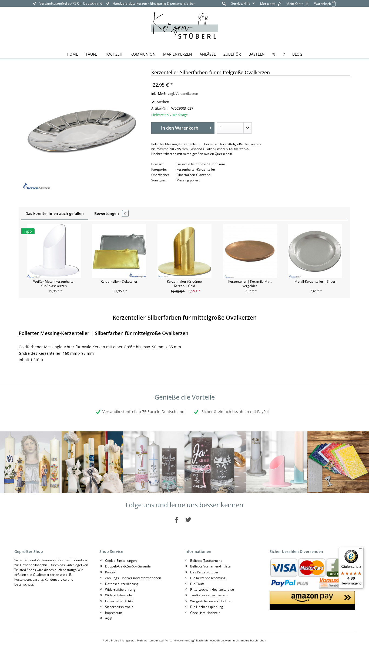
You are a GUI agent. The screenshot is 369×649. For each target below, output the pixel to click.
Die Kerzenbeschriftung (208, 578)
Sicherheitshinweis (119, 606)
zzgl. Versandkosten (183, 93)
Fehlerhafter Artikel (119, 601)
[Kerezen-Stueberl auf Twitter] (188, 519)
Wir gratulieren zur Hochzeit (211, 601)
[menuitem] (224, 3)
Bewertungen (110, 213)
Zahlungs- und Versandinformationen (133, 578)
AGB (108, 618)
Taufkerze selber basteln (208, 595)
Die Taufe (197, 584)
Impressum (113, 612)
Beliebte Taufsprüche (206, 560)
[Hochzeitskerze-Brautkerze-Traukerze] (215, 462)
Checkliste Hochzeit (205, 612)
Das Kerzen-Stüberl (204, 572)
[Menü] (360, 550)
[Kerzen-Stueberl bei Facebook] (176, 519)
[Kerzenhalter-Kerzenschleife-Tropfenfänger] (277, 462)
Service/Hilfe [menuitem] (241, 3)
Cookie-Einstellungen (121, 560)
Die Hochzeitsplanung (206, 606)
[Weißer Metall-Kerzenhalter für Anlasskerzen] (54, 251)
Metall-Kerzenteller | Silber (315, 281)
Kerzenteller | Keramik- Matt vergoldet (249, 283)
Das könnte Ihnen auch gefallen (54, 213)
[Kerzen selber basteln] (338, 462)
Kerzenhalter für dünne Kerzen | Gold (184, 283)
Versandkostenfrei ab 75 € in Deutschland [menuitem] (70, 3)
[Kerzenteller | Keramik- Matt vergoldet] (249, 251)
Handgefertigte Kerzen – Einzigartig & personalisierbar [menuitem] (153, 3)
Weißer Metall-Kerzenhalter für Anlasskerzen (54, 283)
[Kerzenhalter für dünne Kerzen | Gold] (184, 251)
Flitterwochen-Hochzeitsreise (212, 589)
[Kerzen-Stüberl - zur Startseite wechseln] (184, 26)
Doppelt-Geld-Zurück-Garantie (128, 566)
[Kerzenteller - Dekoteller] (119, 251)
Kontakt (110, 572)
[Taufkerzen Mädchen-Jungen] (154, 462)
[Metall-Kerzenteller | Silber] (315, 251)
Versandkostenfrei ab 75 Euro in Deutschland (143, 411)
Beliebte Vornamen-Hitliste (210, 566)
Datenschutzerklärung (122, 584)
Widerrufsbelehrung (120, 589)
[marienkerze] (31, 462)
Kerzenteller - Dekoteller (119, 281)
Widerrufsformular (119, 595)
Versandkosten (175, 640)
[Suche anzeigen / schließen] (224, 3)
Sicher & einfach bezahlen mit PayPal (234, 411)
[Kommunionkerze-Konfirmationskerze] (92, 462)
